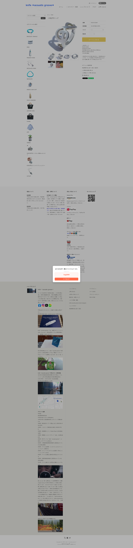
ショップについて (85, 7)
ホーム (61, 7)
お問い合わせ (102, 7)
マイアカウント (93, 3)
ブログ (94, 7)
